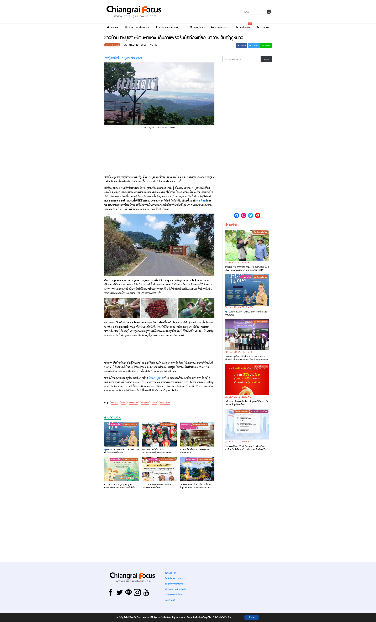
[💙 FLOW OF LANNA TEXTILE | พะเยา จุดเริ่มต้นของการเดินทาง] (121, 434)
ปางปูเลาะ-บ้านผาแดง (131, 57)
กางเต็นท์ (201, 200)
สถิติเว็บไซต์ (170, 600)
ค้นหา (266, 59)
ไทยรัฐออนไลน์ (111, 57)
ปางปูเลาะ (145, 403)
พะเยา (154, 403)
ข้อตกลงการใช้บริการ (174, 583)
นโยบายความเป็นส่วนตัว (175, 589)
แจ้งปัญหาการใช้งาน (173, 594)
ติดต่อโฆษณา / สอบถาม (175, 578)
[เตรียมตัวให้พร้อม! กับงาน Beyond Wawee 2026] (197, 434)
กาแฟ (123, 403)
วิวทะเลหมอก (165, 403)
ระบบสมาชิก (170, 572)
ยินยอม (252, 617)
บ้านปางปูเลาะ (155, 377)
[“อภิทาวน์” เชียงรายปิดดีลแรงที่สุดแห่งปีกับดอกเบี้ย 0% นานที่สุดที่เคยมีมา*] (247, 379)
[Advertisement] (159, 152)
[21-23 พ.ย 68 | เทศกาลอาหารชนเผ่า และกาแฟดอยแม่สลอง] (159, 469)
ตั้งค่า (230, 617)
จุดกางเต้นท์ (133, 403)
